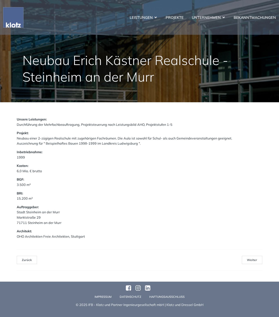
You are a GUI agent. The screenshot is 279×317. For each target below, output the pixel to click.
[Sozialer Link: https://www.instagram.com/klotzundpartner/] (139, 288)
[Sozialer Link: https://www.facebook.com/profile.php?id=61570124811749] (130, 288)
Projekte (175, 17)
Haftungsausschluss (167, 297)
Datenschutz (130, 297)
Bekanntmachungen (255, 17)
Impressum (103, 297)
